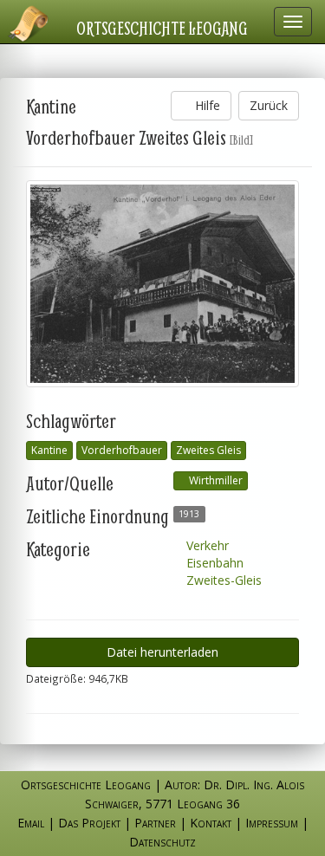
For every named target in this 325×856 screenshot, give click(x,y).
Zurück (269, 105)
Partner (155, 822)
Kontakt (210, 822)
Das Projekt (89, 822)
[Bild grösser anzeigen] (162, 284)
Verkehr (206, 545)
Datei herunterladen (162, 652)
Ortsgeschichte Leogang (162, 27)
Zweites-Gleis (222, 580)
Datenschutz (162, 841)
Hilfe (206, 105)
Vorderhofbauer (121, 450)
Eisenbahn (213, 562)
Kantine (49, 450)
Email (30, 822)
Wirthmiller (214, 480)
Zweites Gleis (208, 450)
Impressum (271, 822)
